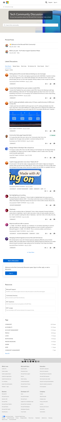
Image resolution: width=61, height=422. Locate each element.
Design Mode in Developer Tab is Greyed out (21, 147)
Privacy (17, 417)
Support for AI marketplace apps (27, 401)
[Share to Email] (38, 361)
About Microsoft (43, 396)
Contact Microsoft (10, 417)
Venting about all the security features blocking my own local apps (27, 74)
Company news (43, 399)
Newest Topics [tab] (16, 66)
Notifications (9, 338)
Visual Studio (23, 411)
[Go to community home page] (7, 2)
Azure (22, 394)
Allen (18, 46)
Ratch (10, 128)
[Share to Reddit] (30, 361)
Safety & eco (44, 417)
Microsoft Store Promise (25, 384)
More (46, 66)
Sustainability (42, 411)
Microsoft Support (11, 289)
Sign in (11, 273)
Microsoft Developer (25, 396)
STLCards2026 (12, 202)
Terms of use (31, 417)
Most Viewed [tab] (40, 66)
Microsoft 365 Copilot (6, 409)
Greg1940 (11, 155)
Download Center (24, 371)
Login (6, 336)
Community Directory (11, 295)
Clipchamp (12, 209)
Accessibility (42, 409)
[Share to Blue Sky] (33, 361)
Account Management (11, 330)
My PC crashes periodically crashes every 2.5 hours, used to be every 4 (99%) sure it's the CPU (31, 103)
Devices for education (44, 371)
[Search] (46, 2)
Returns (22, 376)
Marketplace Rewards (25, 409)
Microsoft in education (44, 368)
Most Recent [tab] (8, 66)
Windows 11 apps (5, 386)
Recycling (50, 417)
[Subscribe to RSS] (36, 361)
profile (7, 333)
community (8, 324)
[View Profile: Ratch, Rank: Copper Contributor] (6, 103)
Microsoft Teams (5, 406)
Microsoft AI (4, 394)
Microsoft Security (5, 396)
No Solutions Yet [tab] (32, 66)
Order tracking (23, 379)
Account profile (24, 368)
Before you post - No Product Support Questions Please (24, 50)
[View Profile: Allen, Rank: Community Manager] (6, 45)
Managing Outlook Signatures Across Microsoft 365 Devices (25, 237)
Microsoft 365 (4, 401)
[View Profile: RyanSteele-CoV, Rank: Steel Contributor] (6, 136)
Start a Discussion (13, 260)
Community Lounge (9, 6)
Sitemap (3, 417)
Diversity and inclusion (44, 406)
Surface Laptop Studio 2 (6, 373)
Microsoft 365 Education (44, 376)
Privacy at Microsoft (43, 401)
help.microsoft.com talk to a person (19, 223)
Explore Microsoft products (7, 384)
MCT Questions (10, 302)
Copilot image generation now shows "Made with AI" (23, 162)
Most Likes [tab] (23, 66)
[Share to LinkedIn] (23, 361)
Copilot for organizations (6, 376)
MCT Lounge (9, 308)
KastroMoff (12, 245)
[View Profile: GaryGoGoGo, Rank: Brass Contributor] (6, 75)
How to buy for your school (45, 379)
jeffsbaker (11, 95)
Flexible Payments (24, 386)
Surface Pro (4, 368)
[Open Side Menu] (4, 2)
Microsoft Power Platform (7, 404)
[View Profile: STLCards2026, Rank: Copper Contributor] (6, 196)
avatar (7, 344)
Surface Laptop (5, 371)
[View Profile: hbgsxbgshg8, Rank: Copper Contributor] (6, 224)
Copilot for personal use (6, 379)
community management (12, 350)
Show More (31, 252)
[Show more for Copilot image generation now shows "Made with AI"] (45, 189)
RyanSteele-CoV (13, 141)
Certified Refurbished (25, 381)
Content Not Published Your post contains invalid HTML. (24, 88)
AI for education (43, 386)
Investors (41, 404)
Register (50, 2)
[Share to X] (28, 361)
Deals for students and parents (46, 384)
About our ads (4, 419)
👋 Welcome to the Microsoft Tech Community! (22, 44)
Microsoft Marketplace (25, 406)
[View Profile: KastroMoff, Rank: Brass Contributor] (6, 238)
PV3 (10, 217)
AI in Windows (4, 381)
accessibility (8, 327)
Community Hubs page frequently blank (20, 135)
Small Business (5, 411)
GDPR (6, 347)
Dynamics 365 (4, 399)
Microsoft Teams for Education (45, 373)
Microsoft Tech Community (26, 404)
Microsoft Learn (24, 399)
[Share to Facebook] (25, 361)
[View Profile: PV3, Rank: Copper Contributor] (6, 210)
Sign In (55, 2)
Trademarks (37, 417)
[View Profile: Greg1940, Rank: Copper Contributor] (6, 148)
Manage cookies (23, 417)
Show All (7, 353)
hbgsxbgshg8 (12, 231)
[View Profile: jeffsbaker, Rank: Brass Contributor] (6, 89)
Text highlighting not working (17, 195)
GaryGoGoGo (12, 81)
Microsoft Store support (25, 373)
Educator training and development (46, 381)
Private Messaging (10, 341)
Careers (41, 394)
